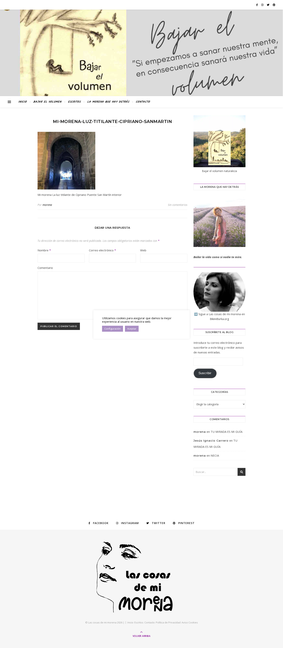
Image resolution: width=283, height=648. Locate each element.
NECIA (215, 455)
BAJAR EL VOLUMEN (47, 102)
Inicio (22, 102)
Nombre (44, 250)
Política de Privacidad (168, 622)
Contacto (143, 102)
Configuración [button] (112, 328)
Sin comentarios (177, 205)
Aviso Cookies (190, 622)
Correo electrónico (102, 250)
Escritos (74, 102)
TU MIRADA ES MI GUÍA (226, 432)
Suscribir (204, 373)
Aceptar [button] (131, 328)
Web (143, 250)
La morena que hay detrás (108, 102)
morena (47, 205)
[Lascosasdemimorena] (141, 577)
